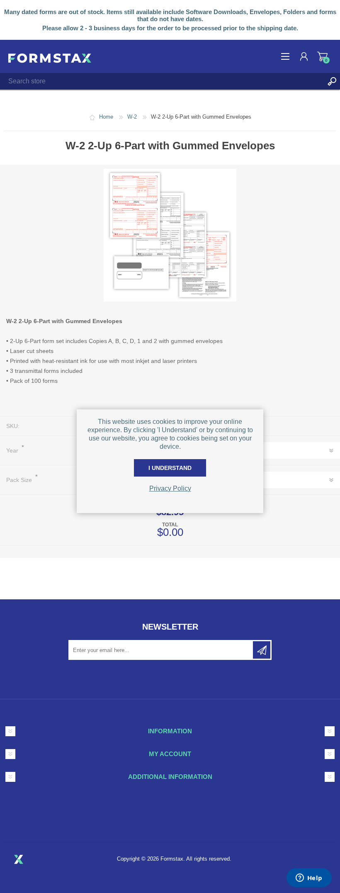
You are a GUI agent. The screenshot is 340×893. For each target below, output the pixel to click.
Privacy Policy (170, 488)
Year (13, 450)
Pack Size (20, 480)
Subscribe (261, 650)
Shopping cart (322, 56)
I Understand (170, 468)
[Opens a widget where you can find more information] (309, 878)
